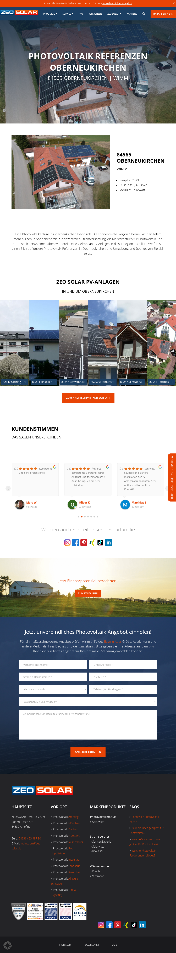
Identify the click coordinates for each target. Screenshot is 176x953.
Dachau (73, 829)
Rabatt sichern (163, 13)
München (74, 823)
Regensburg (75, 842)
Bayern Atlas (113, 641)
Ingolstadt (74, 859)
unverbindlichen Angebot (117, 3)
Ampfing (73, 817)
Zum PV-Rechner (88, 593)
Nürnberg (74, 836)
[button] (7, 945)
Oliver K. (32, 502)
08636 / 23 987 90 (30, 838)
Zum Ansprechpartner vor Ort (88, 397)
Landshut (74, 866)
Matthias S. (87, 502)
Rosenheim (75, 872)
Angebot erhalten (88, 752)
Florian (136, 502)
